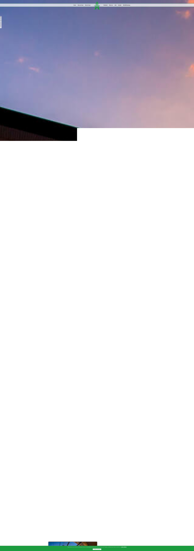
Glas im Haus (87, 5)
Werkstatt (105, 5)
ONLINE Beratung (126, 5)
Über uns (111, 5)
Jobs (115, 5)
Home (75, 5)
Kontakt (119, 5)
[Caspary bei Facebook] (192, 1)
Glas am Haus (80, 5)
